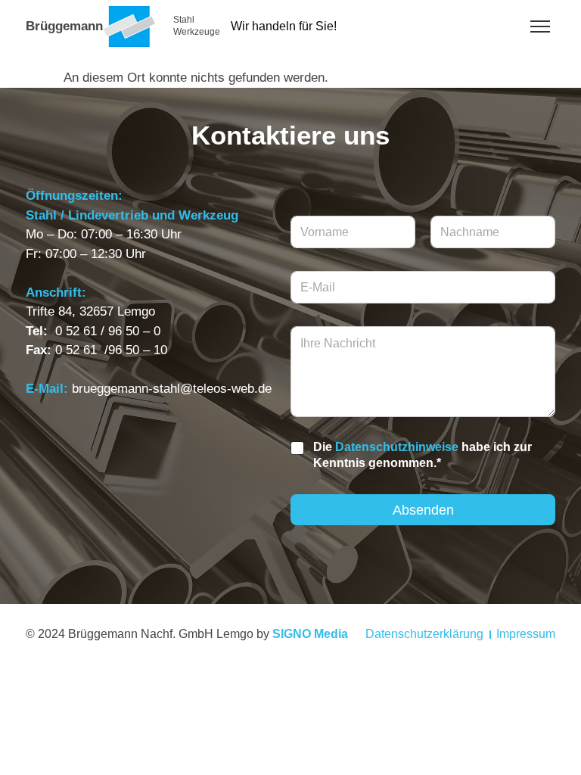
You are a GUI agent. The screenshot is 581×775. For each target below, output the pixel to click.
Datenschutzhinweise (396, 446)
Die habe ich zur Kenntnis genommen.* (422, 454)
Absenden (423, 510)
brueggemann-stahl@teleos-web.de (172, 388)
